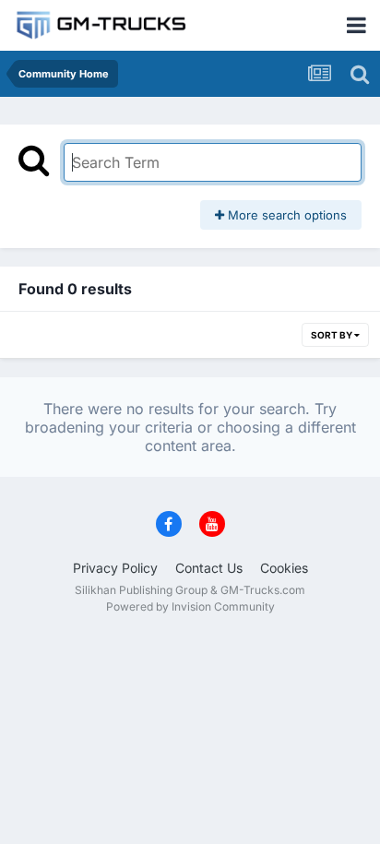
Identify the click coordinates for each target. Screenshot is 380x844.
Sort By (332, 334)
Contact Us (209, 568)
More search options (285, 215)
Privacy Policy (115, 568)
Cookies (284, 568)
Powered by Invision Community (190, 606)
